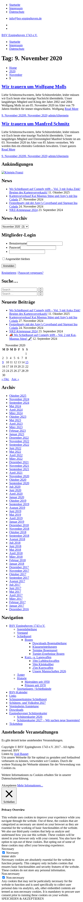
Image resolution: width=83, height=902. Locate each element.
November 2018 (19, 528)
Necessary (12, 852)
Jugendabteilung (27, 629)
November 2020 (19, 476)
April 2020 (16, 493)
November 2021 (19, 465)
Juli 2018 (14, 542)
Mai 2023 (15, 420)
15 (26, 362)
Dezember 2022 (19, 437)
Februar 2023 (17, 430)
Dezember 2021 (19, 462)
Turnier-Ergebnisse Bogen (48, 653)
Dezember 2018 (19, 525)
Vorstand (22, 632)
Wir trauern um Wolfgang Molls (34, 86)
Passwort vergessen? (30, 272)
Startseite (14, 4)
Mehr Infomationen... (30, 785)
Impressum (16, 8)
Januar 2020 (16, 497)
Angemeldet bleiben (17, 259)
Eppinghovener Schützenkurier (28, 713)
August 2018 (17, 539)
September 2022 (19, 444)
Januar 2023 (16, 434)
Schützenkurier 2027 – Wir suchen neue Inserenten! (48, 720)
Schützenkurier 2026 (29, 716)
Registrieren (9, 272)
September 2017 (19, 577)
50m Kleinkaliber (43, 664)
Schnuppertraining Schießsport (28, 699)
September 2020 (19, 483)
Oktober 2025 (17, 395)
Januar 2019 (16, 521)
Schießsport (24, 636)
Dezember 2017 (19, 567)
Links (12, 695)
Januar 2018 (16, 563)
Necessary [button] (8, 848)
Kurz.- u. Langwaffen (38, 657)
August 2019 (17, 507)
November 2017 (19, 570)
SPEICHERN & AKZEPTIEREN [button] (23, 898)
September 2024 (19, 402)
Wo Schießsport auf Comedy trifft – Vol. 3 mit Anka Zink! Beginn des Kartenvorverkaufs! (44, 190)
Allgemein (62, 115)
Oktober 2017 (17, 574)
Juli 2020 (14, 486)
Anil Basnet (21, 754)
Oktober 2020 (17, 479)
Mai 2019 (15, 514)
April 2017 (16, 595)
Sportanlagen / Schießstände (34, 688)
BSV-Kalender (18, 692)
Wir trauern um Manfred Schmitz (35, 123)
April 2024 (16, 409)
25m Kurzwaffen (42, 667)
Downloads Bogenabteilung (49, 643)
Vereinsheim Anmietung (24, 706)
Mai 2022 (15, 451)
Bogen (29, 639)
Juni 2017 (15, 588)
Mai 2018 (15, 549)
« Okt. (5, 379)
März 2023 (16, 427)
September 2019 (19, 504)
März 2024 (16, 413)
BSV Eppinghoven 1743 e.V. (19, 35)
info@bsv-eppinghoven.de (25, 18)
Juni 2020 (15, 490)
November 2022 (19, 441)
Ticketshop (16, 723)
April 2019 (16, 518)
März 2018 (16, 556)
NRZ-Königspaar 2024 (23, 210)
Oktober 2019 (17, 500)
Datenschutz (16, 11)
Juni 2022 (15, 448)
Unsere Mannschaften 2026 (49, 671)
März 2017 (16, 598)
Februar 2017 (17, 602)
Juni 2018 (15, 546)
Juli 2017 (14, 584)
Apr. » (15, 379)
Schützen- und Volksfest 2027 (27, 702)
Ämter (21, 674)
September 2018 (19, 535)
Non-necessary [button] (11, 873)
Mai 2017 (15, 591)
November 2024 (19, 399)
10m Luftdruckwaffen (45, 660)
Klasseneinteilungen (44, 646)
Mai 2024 (15, 406)
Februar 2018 (17, 560)
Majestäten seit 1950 (37, 681)
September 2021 (19, 469)
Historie (22, 678)
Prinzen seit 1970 (35, 685)
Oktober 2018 (17, 532)
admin (52, 115)
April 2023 (16, 423)
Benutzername (18, 243)
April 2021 (16, 472)
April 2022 (16, 455)
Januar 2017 (16, 605)
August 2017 (17, 581)
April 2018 (16, 553)
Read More (71, 108)
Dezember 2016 (19, 609)
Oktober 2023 (17, 416)
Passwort (14, 247)
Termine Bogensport (44, 650)
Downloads (16, 709)
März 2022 (16, 458)
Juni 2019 (15, 511)
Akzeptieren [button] (9, 785)
